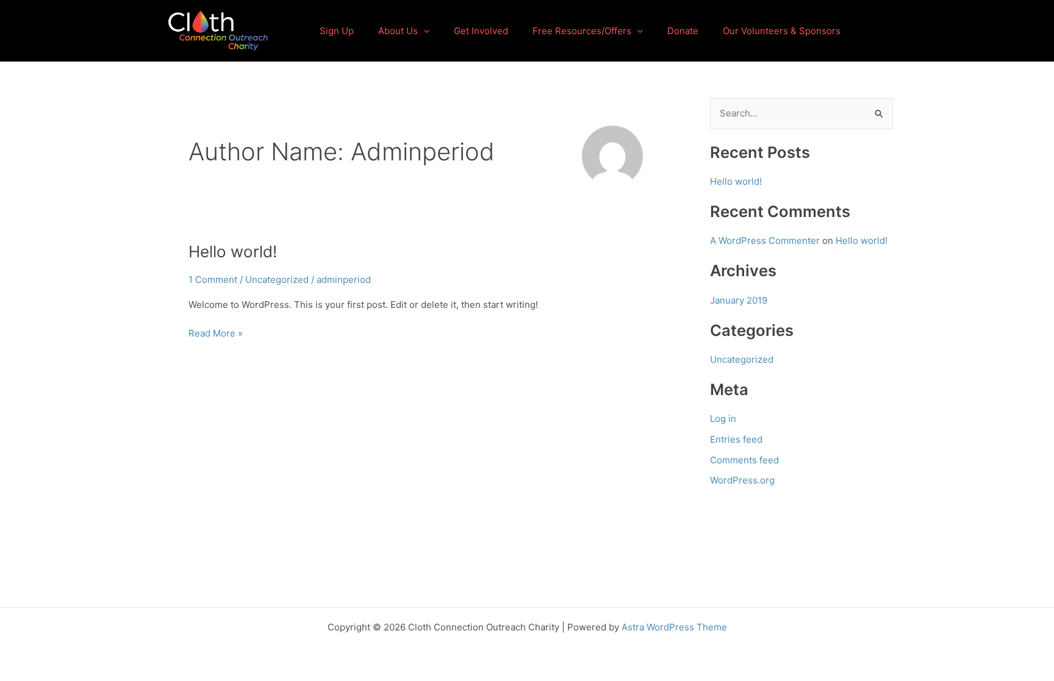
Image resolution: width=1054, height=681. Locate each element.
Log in (723, 418)
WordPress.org (742, 480)
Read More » (215, 332)
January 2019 (738, 300)
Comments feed (744, 460)
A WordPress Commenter (765, 240)
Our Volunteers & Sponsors (782, 31)
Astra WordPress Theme (674, 627)
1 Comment (212, 279)
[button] (423, 31)
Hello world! (232, 251)
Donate (682, 31)
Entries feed (736, 439)
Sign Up (337, 31)
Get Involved (481, 31)
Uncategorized (277, 279)
